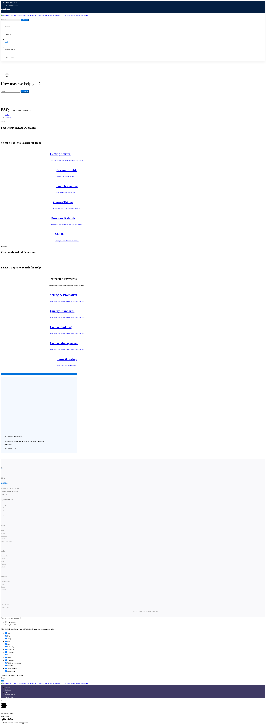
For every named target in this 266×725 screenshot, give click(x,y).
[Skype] (5, 510)
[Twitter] (5, 505)
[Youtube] (5, 513)
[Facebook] (5, 507)
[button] (18, 448)
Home (7, 74)
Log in (3, 9)
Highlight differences (13, 625)
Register (7, 9)
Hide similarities (12, 622)
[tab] (69, 115)
